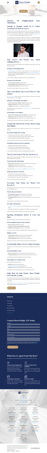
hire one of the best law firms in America (20, 283)
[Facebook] (21, 397)
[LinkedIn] (23, 397)
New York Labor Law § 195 (18, 168)
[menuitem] (23, 301)
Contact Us (29, 404)
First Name (9, 323)
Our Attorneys (18, 404)
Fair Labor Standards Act (30, 168)
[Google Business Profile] (25, 397)
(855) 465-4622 (23, 402)
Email (8, 331)
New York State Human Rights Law (33, 72)
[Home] (23, 2)
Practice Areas (23, 404)
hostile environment (11, 96)
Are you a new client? (10, 334)
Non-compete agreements (12, 206)
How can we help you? (11, 337)
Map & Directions (12, 413)
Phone (8, 328)
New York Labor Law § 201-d (26, 108)
